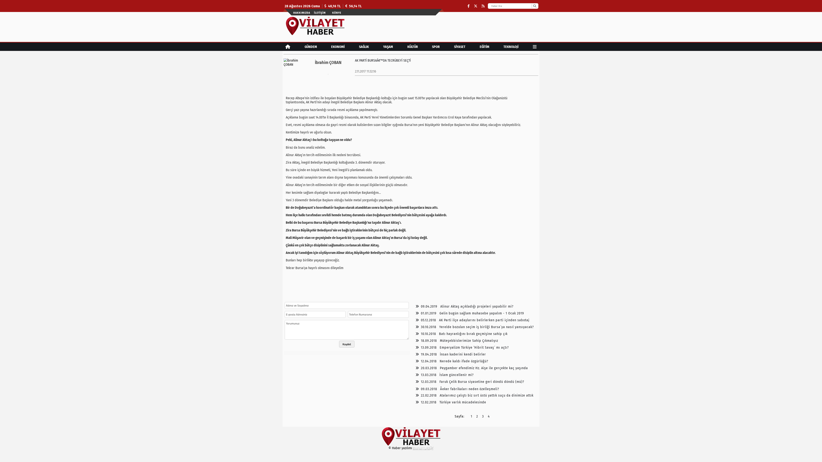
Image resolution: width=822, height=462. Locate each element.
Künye (336, 12)
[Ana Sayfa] (288, 47)
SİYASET (459, 47)
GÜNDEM (311, 47)
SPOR (436, 47)
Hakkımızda (301, 12)
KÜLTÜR (412, 47)
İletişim (320, 12)
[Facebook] (469, 6)
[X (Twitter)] (475, 6)
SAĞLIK (364, 47)
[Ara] (535, 6)
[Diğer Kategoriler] (534, 47)
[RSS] (483, 6)
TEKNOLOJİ (510, 47)
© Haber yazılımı (401, 448)
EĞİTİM (484, 47)
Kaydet (346, 344)
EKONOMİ (338, 47)
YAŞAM (388, 47)
